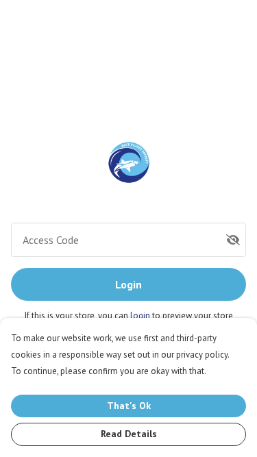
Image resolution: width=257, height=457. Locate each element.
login (141, 315)
